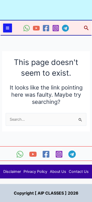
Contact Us (79, 171)
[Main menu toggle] (7, 28)
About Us (58, 171)
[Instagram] (55, 28)
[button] (86, 28)
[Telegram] (65, 28)
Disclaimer (12, 171)
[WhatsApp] (26, 28)
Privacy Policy (35, 171)
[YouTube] (36, 28)
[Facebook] (46, 28)
